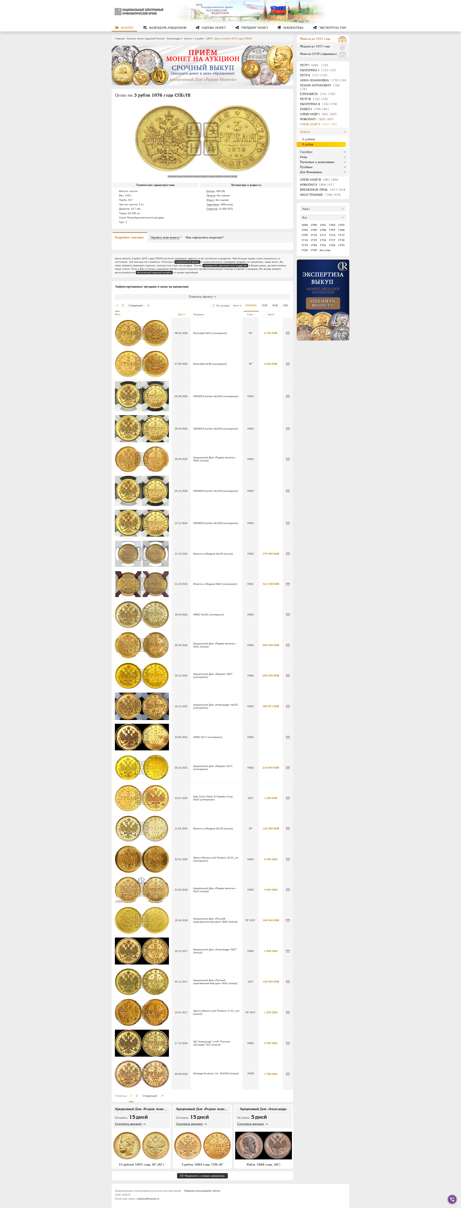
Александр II (174, 38)
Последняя (149, 305)
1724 (304, 250)
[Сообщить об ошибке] (287, 333)
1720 (313, 245)
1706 (323, 230)
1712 (332, 235)
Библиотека (293, 28)
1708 (341, 230)
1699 (304, 224)
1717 (332, 240)
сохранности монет (187, 261)
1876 (209, 38)
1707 (332, 230)
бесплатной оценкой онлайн (154, 272)
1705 (313, 230)
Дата (180, 314)
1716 (323, 240)
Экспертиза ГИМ (332, 28)
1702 (332, 224)
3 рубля (199, 38)
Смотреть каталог (128, 1124)
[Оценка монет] (323, 299)
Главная (120, 38)
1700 (313, 224)
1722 (332, 245)
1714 (304, 240)
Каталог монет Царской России (145, 38)
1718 (341, 240)
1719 (304, 245)
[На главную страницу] (138, 11)
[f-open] (452, 1199)
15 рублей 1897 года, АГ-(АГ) (141, 1164)
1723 (341, 245)
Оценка (213, 28)
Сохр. (250, 314)
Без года (325, 250)
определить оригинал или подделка (225, 265)
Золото (188, 38)
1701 (323, 224)
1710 (313, 235)
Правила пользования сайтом (202, 1190)
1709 (304, 235)
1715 (313, 240)
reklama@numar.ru (147, 1198)
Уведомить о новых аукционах (205, 1175)
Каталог (127, 28)
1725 (313, 250)
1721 (323, 245)
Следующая (136, 305)
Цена (270, 314)
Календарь (167, 28)
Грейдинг (254, 28)
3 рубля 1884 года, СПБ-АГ (202, 1164)
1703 (341, 224)
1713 (341, 235)
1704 (304, 230)
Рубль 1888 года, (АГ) (263, 1164)
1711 (323, 235)
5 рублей (308, 139)
